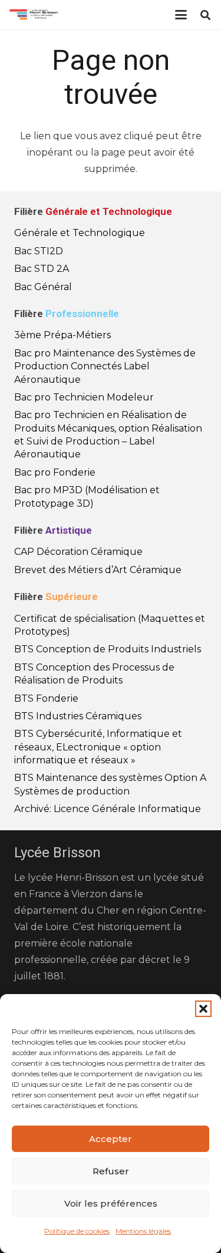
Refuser (111, 1171)
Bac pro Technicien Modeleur (84, 397)
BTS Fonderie (46, 698)
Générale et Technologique (79, 232)
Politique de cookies (77, 1231)
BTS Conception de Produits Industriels (107, 649)
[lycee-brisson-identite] (33, 15)
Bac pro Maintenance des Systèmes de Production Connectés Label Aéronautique (105, 366)
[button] (203, 1009)
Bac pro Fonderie (54, 472)
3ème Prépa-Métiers (62, 335)
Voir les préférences (110, 1203)
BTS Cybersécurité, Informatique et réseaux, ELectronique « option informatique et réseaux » (98, 747)
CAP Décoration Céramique (78, 551)
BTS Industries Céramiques (77, 716)
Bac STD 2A (41, 268)
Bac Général (43, 286)
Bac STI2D (38, 251)
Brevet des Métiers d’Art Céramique (98, 569)
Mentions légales (143, 1231)
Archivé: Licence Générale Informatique (107, 808)
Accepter (110, 1138)
